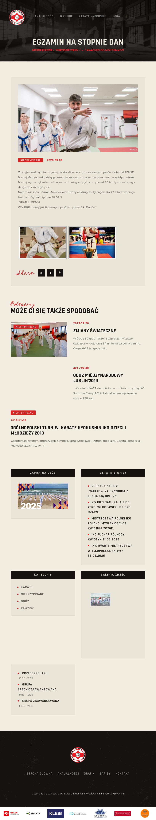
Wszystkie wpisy (67, 50)
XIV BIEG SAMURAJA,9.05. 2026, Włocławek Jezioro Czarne (109, 507)
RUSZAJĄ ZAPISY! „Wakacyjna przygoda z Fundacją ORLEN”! (108, 491)
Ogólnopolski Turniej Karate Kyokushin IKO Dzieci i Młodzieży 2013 (68, 430)
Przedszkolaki (34, 673)
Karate (27, 587)
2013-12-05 (18, 420)
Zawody (27, 608)
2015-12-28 (81, 323)
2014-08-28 (81, 367)
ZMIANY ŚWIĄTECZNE (94, 331)
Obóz (25, 601)
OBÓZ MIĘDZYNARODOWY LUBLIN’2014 (98, 378)
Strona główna (42, 50)
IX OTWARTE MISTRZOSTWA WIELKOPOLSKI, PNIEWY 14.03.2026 (110, 550)
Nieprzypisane (31, 160)
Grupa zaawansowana (40, 701)
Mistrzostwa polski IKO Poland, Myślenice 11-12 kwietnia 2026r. (109, 523)
